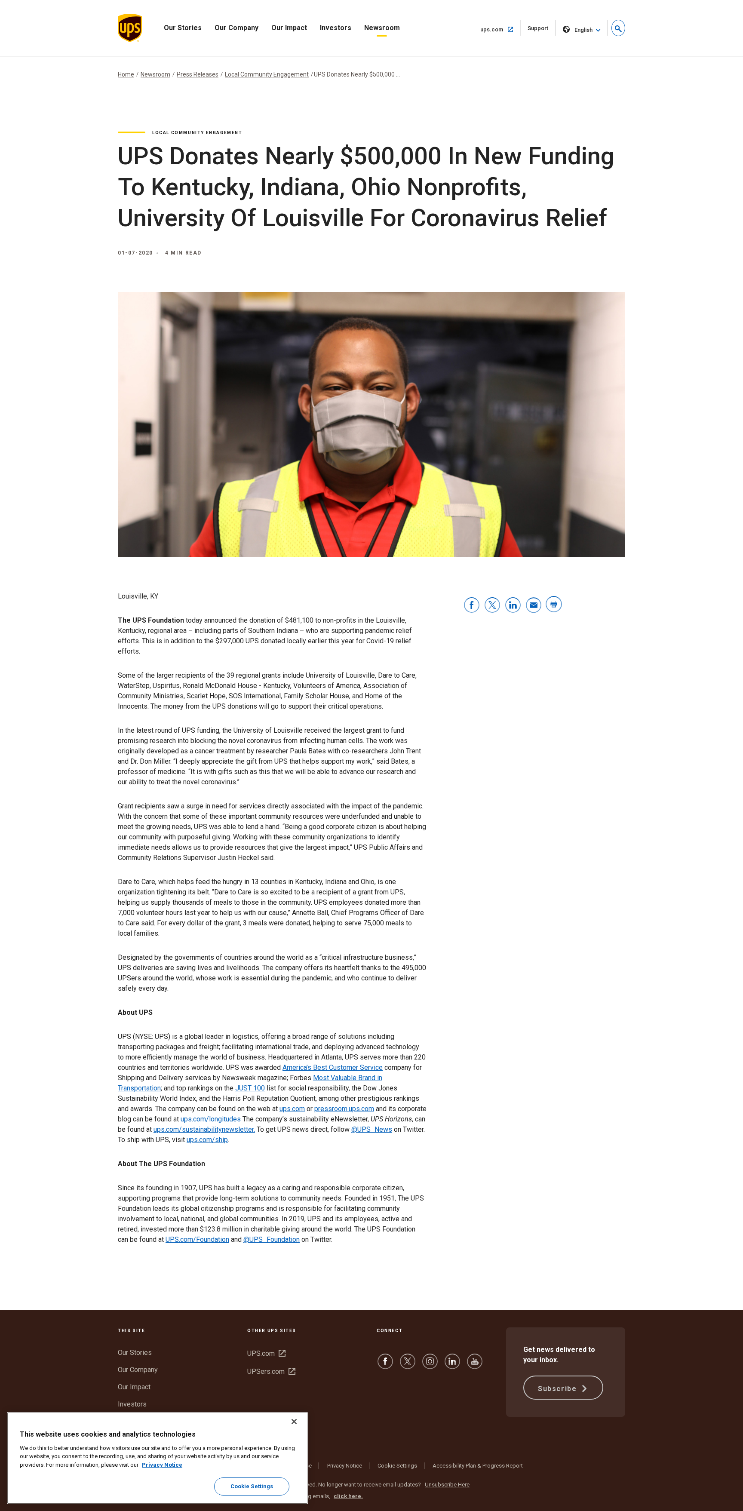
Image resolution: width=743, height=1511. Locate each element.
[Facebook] (385, 1365)
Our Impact (289, 28)
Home (126, 74)
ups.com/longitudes (211, 1119)
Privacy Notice (344, 1465)
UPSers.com (271, 1371)
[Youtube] (474, 1365)
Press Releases (197, 74)
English (583, 30)
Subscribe (558, 1389)
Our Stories (183, 28)
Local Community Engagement (267, 74)
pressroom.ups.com (344, 1109)
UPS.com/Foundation (197, 1239)
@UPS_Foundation (271, 1239)
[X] (407, 1365)
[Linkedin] (452, 1365)
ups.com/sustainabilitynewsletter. (204, 1129)
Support (542, 30)
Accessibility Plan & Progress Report (478, 1465)
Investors (335, 28)
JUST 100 (250, 1088)
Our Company (236, 28)
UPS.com (266, 1353)
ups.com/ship (207, 1140)
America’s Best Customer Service (332, 1067)
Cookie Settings (397, 1465)
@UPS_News (371, 1129)
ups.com (500, 29)
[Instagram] (430, 1365)
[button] (618, 28)
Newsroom (382, 28)
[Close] (294, 1421)
